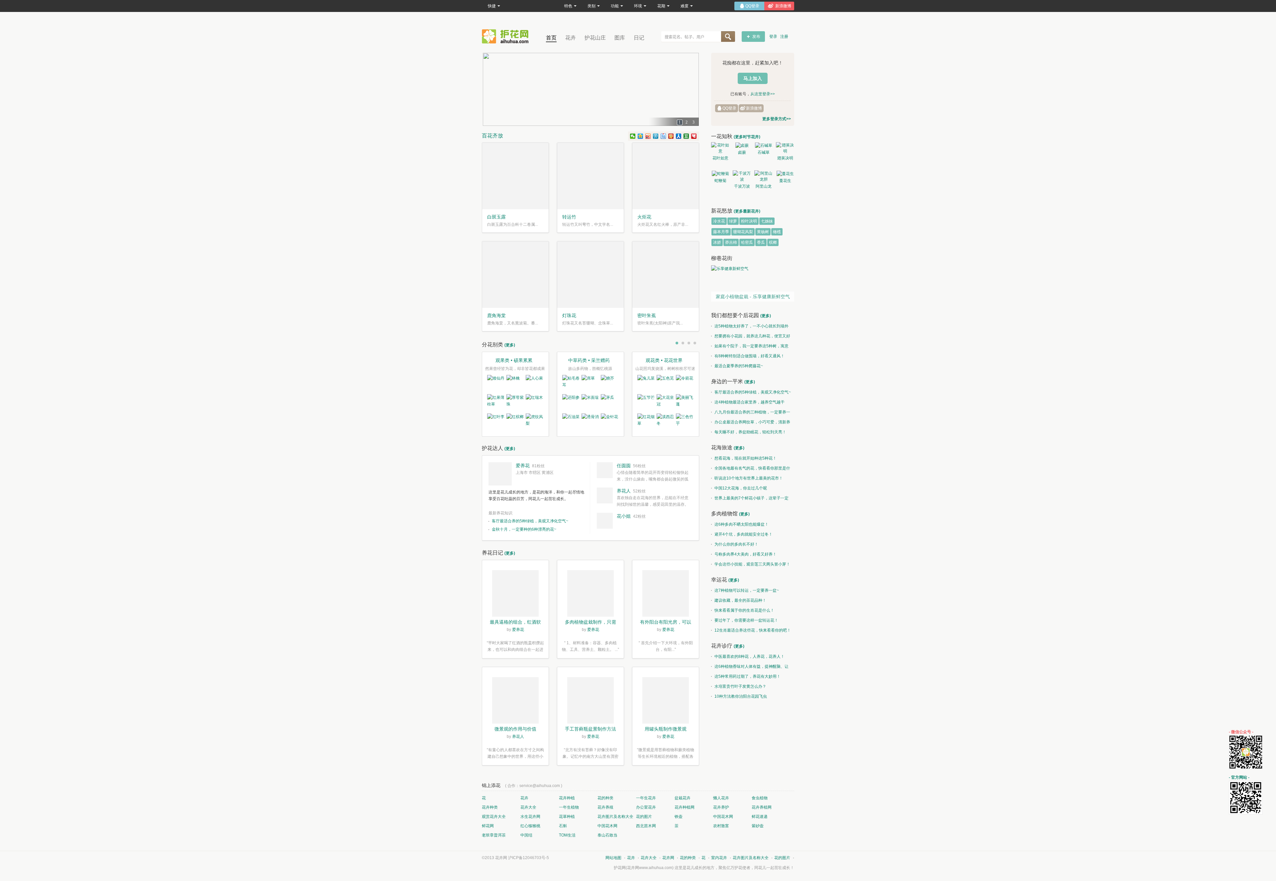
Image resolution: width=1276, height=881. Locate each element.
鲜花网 (488, 826)
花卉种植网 (684, 807)
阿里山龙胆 (764, 187)
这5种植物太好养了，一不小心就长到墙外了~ (750, 327)
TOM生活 (567, 835)
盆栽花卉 (683, 798)
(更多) (509, 345)
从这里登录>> (762, 94)
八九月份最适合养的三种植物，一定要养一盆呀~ (750, 413)
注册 (784, 36)
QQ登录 (729, 108)
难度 (685, 6)
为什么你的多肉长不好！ (736, 544)
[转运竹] (590, 176)
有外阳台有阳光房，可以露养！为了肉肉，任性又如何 (665, 622)
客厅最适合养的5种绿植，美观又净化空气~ (530, 521)
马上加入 (752, 78)
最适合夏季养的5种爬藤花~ (738, 366)
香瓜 (761, 242)
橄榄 (777, 231)
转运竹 (569, 217)
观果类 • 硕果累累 (513, 360)
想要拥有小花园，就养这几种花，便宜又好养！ (750, 337)
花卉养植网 (762, 807)
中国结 (526, 835)
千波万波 (742, 186)
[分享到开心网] (671, 136)
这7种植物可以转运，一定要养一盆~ (746, 590)
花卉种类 (490, 807)
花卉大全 (528, 807)
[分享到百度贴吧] (663, 136)
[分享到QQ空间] (640, 136)
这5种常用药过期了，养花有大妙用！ (747, 676)
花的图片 (644, 816)
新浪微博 (754, 108)
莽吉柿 (731, 242)
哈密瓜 (747, 242)
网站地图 (613, 857)
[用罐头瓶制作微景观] (665, 701)
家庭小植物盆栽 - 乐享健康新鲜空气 (753, 296)
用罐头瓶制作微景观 (666, 729)
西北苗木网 (646, 826)
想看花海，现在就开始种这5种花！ (745, 458)
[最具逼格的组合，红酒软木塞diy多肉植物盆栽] (515, 594)
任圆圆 (624, 465)
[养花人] (605, 495)
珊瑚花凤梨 (743, 231)
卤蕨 (742, 152)
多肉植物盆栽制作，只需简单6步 (590, 622)
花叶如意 (720, 158)
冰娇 (717, 242)
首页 (551, 38)
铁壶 (679, 816)
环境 (638, 6)
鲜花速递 (760, 816)
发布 (756, 36)
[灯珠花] (590, 274)
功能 (615, 6)
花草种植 (567, 816)
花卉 (570, 38)
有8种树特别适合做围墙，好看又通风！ (749, 356)
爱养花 (523, 465)
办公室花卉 (646, 807)
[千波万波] (742, 176)
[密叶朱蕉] (665, 274)
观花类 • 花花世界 (664, 360)
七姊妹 (767, 221)
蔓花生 (785, 180)
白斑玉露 (496, 217)
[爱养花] (500, 473)
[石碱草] (763, 145)
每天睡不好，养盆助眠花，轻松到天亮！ (750, 432)
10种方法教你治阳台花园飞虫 (740, 696)
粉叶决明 (749, 221)
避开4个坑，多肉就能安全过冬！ (743, 534)
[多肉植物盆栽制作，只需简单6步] (590, 594)
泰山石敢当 (607, 835)
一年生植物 (569, 807)
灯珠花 (569, 315)
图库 (619, 38)
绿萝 (733, 221)
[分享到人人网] (679, 136)
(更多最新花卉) (747, 211)
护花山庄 (595, 38)
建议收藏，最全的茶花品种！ (740, 600)
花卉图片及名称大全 (615, 816)
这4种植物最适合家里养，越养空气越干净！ (748, 403)
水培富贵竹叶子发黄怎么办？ (740, 686)
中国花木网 (723, 816)
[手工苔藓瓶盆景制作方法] (590, 701)
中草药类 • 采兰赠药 (589, 360)
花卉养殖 (605, 807)
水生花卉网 (530, 816)
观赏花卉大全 (494, 816)
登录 (773, 36)
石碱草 (764, 152)
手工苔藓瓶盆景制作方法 (590, 729)
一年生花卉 (646, 798)
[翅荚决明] (785, 148)
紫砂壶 (758, 826)
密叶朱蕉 (646, 315)
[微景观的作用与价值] (515, 701)
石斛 (563, 826)
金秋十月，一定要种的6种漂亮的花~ (524, 529)
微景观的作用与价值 (515, 729)
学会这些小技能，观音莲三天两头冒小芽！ (752, 564)
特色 (568, 6)
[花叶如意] (720, 148)
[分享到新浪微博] (648, 136)
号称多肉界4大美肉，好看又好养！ (745, 554)
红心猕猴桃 (530, 826)
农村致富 (721, 826)
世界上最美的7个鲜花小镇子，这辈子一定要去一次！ (750, 499)
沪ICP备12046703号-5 (528, 857)
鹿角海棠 (496, 315)
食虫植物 (760, 798)
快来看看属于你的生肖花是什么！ (744, 610)
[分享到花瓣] (694, 136)
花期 (661, 6)
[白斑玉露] (515, 176)
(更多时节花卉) (747, 136)
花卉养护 (721, 807)
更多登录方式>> (776, 119)
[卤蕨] (742, 145)
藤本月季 (721, 231)
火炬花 (644, 217)
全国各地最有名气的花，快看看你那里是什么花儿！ (750, 469)
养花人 (624, 490)
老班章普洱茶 (494, 835)
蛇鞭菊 (720, 180)
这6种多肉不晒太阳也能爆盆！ (741, 524)
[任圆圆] (605, 470)
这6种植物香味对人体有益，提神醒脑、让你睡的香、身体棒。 (750, 667)
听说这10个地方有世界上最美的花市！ (748, 478)
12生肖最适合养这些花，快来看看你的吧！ (752, 630)
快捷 (492, 6)
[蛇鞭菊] (720, 173)
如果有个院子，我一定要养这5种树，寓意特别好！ (750, 347)
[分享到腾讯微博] (656, 136)
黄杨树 (763, 231)
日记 (639, 38)
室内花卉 (719, 857)
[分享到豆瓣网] (686, 136)
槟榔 (773, 242)
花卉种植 (567, 798)
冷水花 (719, 221)
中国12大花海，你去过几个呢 (740, 488)
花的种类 (605, 798)
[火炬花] (665, 176)
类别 (591, 6)
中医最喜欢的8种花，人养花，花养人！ (749, 656)
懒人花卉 (721, 798)
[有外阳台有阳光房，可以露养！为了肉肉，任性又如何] (665, 594)
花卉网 (507, 36)
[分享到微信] (633, 136)
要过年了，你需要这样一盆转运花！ (746, 620)
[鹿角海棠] (515, 274)
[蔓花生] (785, 173)
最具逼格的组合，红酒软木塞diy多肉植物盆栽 (515, 622)
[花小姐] (605, 521)
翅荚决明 (785, 158)
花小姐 (624, 516)
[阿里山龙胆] (763, 176)
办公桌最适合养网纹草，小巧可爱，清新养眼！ (750, 423)
